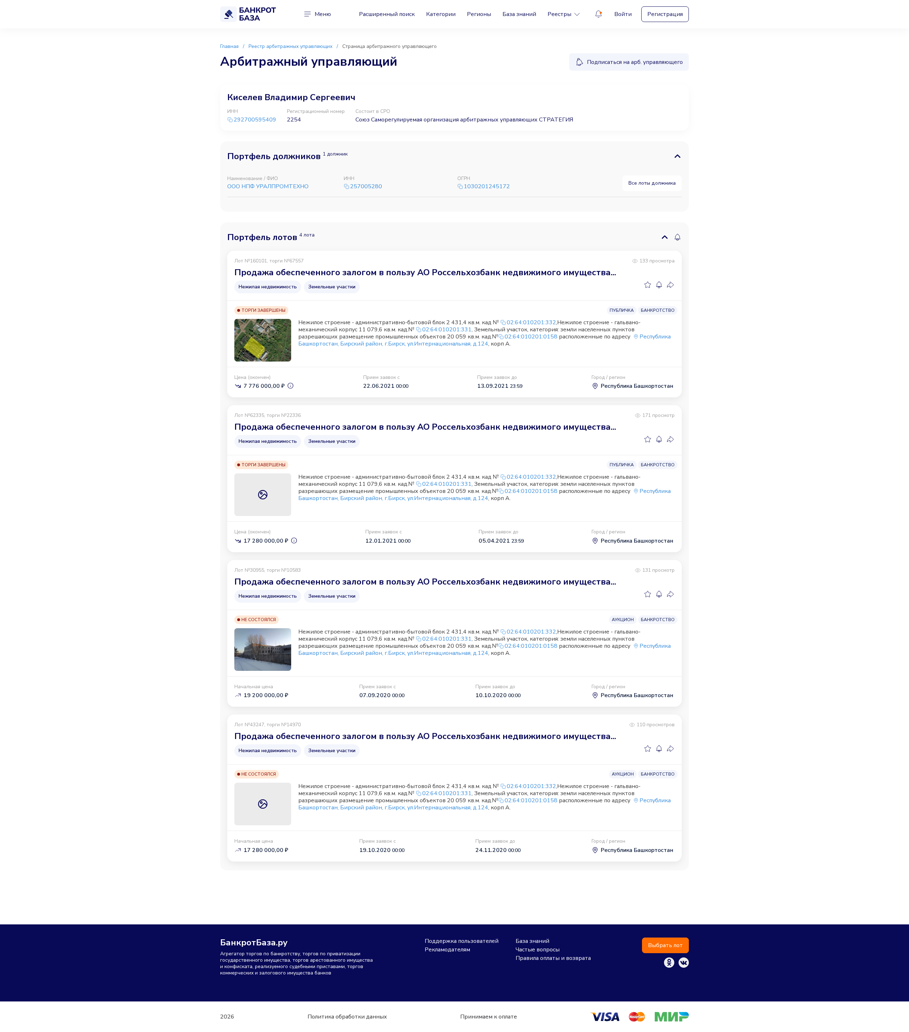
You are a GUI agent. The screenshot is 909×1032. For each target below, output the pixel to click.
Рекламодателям (447, 949)
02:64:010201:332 (531, 322)
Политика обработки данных (347, 1016)
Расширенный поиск (387, 14)
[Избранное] (647, 285)
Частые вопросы (538, 949)
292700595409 (255, 120)
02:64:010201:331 (447, 329)
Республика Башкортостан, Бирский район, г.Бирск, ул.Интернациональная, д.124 (484, 340)
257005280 (366, 186)
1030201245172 (487, 186)
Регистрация (665, 14)
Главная (229, 46)
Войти (623, 14)
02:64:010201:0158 (531, 337)
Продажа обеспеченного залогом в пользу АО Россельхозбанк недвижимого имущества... (425, 272)
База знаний (519, 14)
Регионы (479, 14)
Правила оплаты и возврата (553, 958)
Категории (441, 14)
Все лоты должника (652, 182)
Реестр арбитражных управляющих (290, 46)
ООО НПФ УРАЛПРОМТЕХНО (268, 186)
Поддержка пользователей (462, 941)
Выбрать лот (665, 945)
